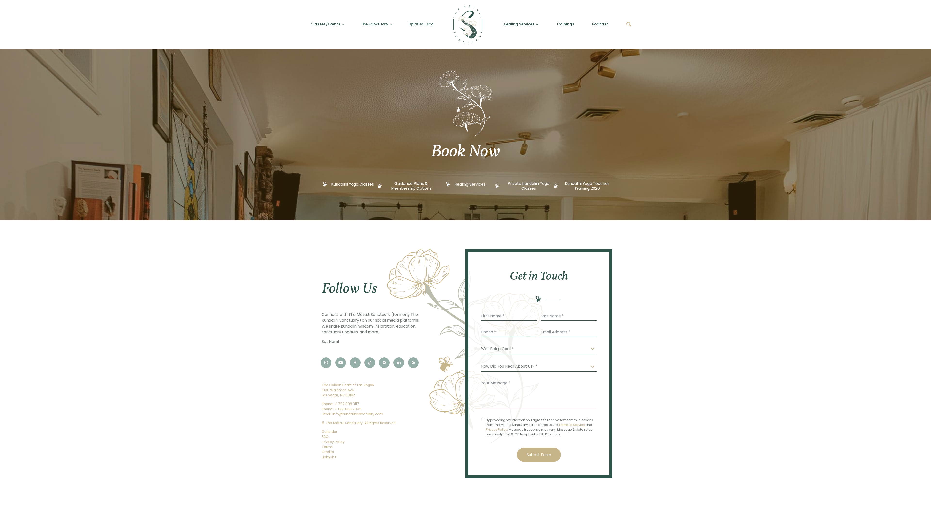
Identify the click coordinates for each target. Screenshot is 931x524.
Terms (327, 446)
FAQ (325, 436)
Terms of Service (572, 424)
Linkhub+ (329, 457)
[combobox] (539, 349)
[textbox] (503, 348)
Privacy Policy (333, 441)
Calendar (329, 431)
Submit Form (539, 455)
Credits (328, 452)
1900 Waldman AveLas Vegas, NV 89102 (338, 393)
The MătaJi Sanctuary (344, 422)
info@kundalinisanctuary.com (357, 414)
